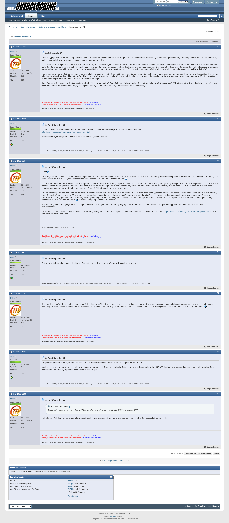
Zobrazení (213, 42)
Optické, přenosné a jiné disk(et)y (52, 27)
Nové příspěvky (35, 20)
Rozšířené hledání (213, 20)
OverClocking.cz (204, 506)
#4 (218, 252)
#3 (218, 161)
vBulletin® (113, 517)
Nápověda (197, 2)
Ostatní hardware (28, 27)
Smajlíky (71, 484)
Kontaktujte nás (190, 506)
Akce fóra (70, 20)
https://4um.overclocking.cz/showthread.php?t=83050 (188, 211)
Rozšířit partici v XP (23, 37)
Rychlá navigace (83, 20)
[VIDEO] (71, 489)
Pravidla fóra (73, 496)
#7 (218, 394)
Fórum (31, 16)
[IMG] (70, 487)
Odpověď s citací (213, 114)
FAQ (44, 20)
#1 (218, 47)
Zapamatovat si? (165, 5)
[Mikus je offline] (15, 63)
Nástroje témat (201, 42)
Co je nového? (16, 16)
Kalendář (51, 20)
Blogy (44, 16)
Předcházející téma (109, 461)
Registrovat (212, 2)
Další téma (123, 461)
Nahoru (216, 454)
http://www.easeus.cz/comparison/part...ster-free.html (66, 132)
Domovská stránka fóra (18, 20)
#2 (218, 119)
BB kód (70, 481)
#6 (218, 352)
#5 (218, 293)
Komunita (59, 20)
